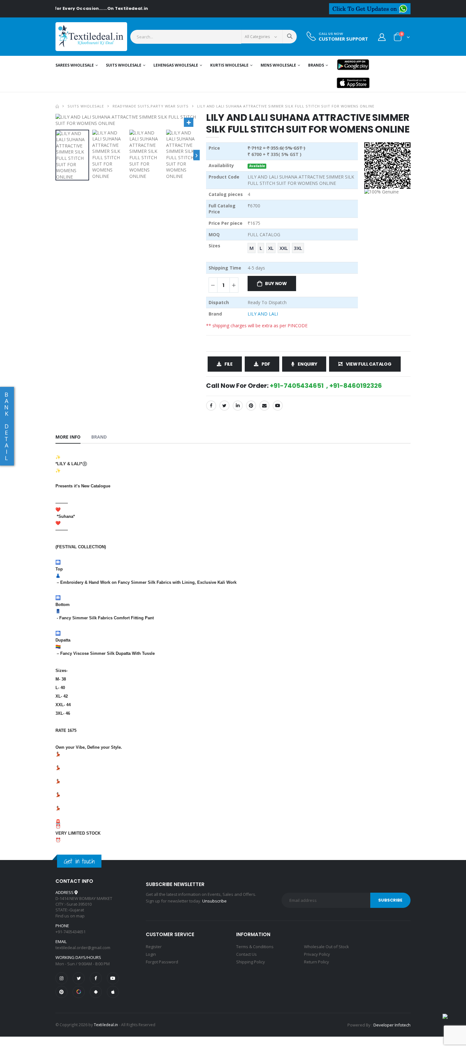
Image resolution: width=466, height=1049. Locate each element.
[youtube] (278, 406)
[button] (402, 38)
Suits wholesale (123, 65)
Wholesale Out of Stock (326, 946)
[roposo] (79, 992)
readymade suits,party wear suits (150, 106)
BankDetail (6, 426)
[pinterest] (61, 992)
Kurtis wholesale (229, 65)
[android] (96, 992)
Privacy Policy (317, 954)
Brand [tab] (99, 437)
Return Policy (316, 962)
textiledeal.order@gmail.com (82, 947)
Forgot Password (162, 962)
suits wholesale (86, 106)
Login (151, 954)
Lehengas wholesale (175, 65)
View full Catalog (368, 364)
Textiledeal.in (106, 1024)
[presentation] (196, 155)
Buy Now (276, 283)
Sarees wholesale (74, 65)
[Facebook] (211, 406)
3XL (298, 248)
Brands (316, 65)
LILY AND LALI (263, 314)
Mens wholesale (278, 65)
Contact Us (246, 954)
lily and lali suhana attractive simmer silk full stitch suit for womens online (286, 106)
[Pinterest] (251, 406)
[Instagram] (61, 978)
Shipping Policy (250, 962)
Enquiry (307, 364)
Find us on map (70, 916)
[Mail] (264, 406)
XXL (284, 248)
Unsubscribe (214, 901)
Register (154, 946)
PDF (266, 364)
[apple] (113, 992)
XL (271, 248)
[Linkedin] (238, 406)
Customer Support (343, 39)
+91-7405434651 (70, 932)
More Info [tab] (68, 437)
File (228, 364)
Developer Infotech (392, 1025)
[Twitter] (224, 406)
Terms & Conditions (255, 946)
